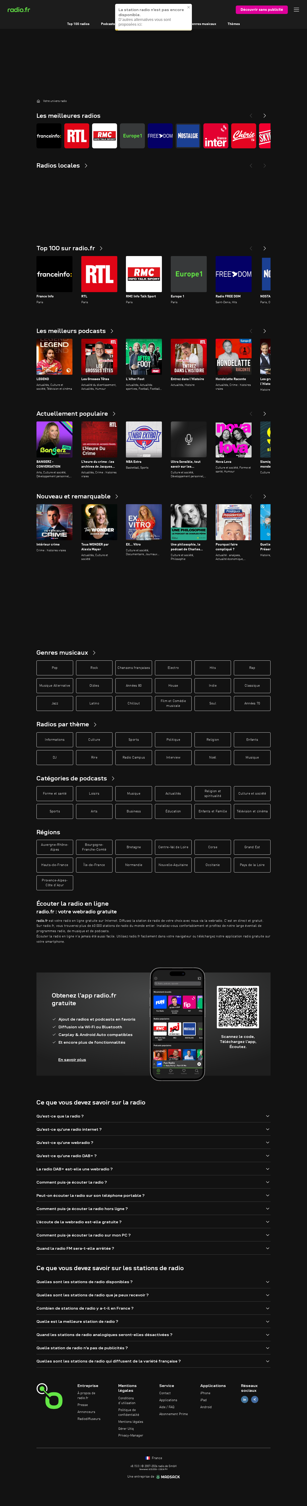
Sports (134, 739)
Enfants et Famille (213, 811)
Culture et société (252, 793)
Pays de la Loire (252, 865)
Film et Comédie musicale (173, 703)
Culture (94, 739)
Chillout (134, 703)
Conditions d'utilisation (127, 1401)
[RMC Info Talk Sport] (104, 135)
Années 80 (134, 685)
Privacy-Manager (130, 1435)
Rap (252, 668)
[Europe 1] (132, 135)
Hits (213, 668)
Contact (165, 1393)
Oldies (94, 685)
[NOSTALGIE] (188, 135)
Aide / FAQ (166, 1407)
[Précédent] (251, 246)
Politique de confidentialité (128, 1412)
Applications (168, 1400)
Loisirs (94, 793)
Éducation (173, 811)
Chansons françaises (134, 668)
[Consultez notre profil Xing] (255, 1399)
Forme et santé (55, 793)
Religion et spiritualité (212, 794)
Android (206, 1407)
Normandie (133, 865)
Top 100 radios (78, 24)
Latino (94, 703)
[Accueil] (38, 101)
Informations (55, 739)
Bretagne (134, 847)
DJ (55, 757)
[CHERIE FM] (243, 135)
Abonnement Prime (173, 1414)
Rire (94, 757)
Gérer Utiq (126, 1429)
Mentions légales (130, 1422)
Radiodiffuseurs (88, 1419)
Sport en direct (137, 24)
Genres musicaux (203, 24)
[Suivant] (265, 246)
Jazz (55, 703)
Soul (212, 703)
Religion (213, 739)
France (156, 1458)
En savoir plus (72, 1059)
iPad (203, 1400)
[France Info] (48, 135)
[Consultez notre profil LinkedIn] (245, 1399)
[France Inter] (215, 135)
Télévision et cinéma (252, 811)
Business (134, 811)
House (173, 685)
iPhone (205, 1393)
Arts (94, 811)
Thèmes (234, 24)
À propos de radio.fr (86, 1396)
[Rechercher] (183, 10)
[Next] (265, 113)
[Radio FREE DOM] (160, 135)
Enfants (252, 739)
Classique (252, 685)
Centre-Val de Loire (173, 847)
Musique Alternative (54, 685)
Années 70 (252, 703)
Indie (213, 685)
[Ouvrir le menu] (296, 10)
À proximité (169, 24)
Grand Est (252, 847)
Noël (212, 757)
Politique (173, 739)
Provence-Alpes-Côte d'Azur (55, 883)
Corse (212, 847)
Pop (55, 668)
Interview (173, 757)
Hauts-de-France (54, 865)
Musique (252, 757)
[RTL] (76, 135)
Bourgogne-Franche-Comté (94, 847)
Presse (82, 1405)
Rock (94, 668)
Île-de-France (94, 865)
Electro (173, 668)
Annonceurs (86, 1412)
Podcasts (108, 24)
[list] (153, 135)
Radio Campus (134, 757)
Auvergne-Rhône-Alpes (54, 847)
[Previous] (251, 113)
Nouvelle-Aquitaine (173, 865)
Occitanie (213, 865)
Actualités (173, 793)
